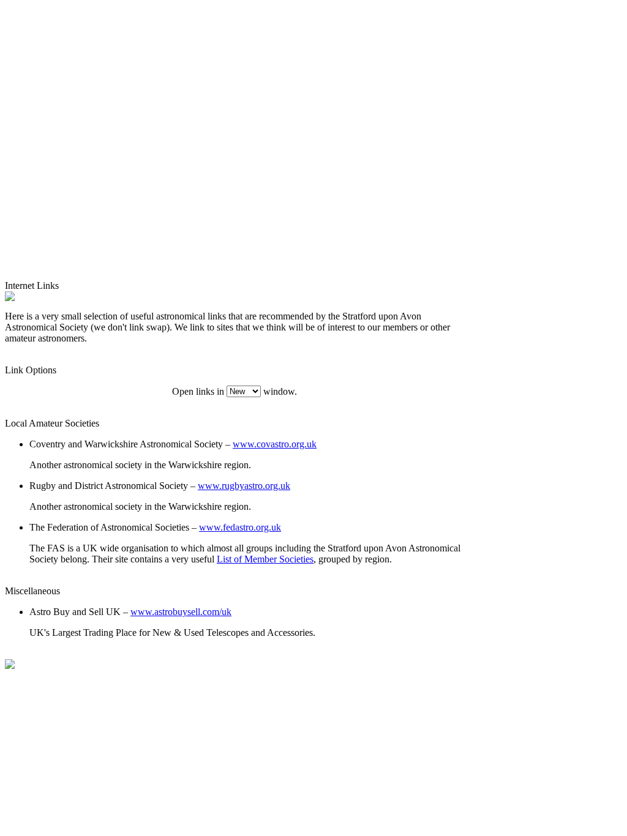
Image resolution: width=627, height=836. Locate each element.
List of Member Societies (265, 559)
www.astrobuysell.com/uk (180, 611)
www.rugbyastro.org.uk (244, 485)
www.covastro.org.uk (275, 444)
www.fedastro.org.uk (240, 527)
